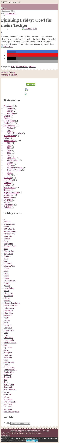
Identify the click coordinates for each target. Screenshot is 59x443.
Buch (6, 259)
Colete (6, 268)
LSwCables (8, 338)
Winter (6, 397)
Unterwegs (8, 195)
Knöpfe (7, 320)
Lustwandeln (9, 340)
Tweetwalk (8, 387)
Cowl (6, 271)
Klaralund (8, 315)
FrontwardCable (10, 281)
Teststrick (7, 377)
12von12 (7, 226)
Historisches (8, 293)
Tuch (6, 382)
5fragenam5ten (9, 224)
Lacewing (7, 325)
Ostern (6, 350)
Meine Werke (22, 66)
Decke (6, 276)
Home (6, 16)
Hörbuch (7, 301)
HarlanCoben (9, 288)
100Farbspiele (9, 229)
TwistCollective (10, 390)
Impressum (15, 431)
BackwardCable (10, 246)
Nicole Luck (10, 13)
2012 (9, 150)
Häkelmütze (8, 296)
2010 (9, 145)
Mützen (32, 66)
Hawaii (6, 291)
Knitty (6, 318)
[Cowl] (7, 46)
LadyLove (8, 328)
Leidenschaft (9, 330)
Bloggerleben (9, 251)
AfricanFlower (9, 234)
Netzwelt (8, 177)
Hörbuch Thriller (10, 305)
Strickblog (8, 375)
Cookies (12, 31)
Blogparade (8, 254)
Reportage (8, 355)
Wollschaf (8, 205)
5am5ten (7, 221)
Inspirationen (9, 126)
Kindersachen (10, 135)
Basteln (7, 116)
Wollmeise (8, 404)
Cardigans (11, 158)
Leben (6, 138)
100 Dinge (11, 15)
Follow (31, 79)
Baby (6, 241)
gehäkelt (7, 286)
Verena (6, 392)
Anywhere (8, 236)
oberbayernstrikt (10, 343)
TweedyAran (9, 385)
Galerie (7, 34)
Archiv (7, 423)
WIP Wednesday (10, 402)
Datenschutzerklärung (18, 29)
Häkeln (10, 108)
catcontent (8, 263)
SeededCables (9, 362)
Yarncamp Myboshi (11, 412)
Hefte (9, 130)
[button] (11, 52)
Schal (6, 360)
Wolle (6, 202)
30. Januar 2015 (8, 11)
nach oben (5, 435)
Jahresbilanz (8, 313)
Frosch (6, 283)
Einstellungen (32, 440)
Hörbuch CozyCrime (12, 303)
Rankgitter (8, 352)
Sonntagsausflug (10, 370)
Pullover (10, 165)
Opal (6, 345)
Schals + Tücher (14, 170)
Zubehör (7, 207)
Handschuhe (9, 121)
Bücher (7, 118)
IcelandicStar (9, 308)
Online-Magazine (14, 133)
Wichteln (8, 200)
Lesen (6, 335)
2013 (9, 153)
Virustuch (7, 394)
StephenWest (9, 372)
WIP (8, 175)
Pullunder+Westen (15, 168)
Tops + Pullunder (11, 192)
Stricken (10, 113)
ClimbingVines (9, 266)
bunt (5, 261)
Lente (6, 333)
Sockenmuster (9, 367)
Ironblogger (8, 310)
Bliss (6, 249)
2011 (9, 148)
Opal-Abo (8, 180)
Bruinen (7, 256)
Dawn (6, 273)
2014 (13, 66)
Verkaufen (8, 197)
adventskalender (10, 231)
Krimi (6, 323)
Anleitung (8, 106)
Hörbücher (8, 123)
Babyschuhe (8, 244)
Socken (10, 111)
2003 (9, 143)
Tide (5, 380)
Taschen (7, 190)
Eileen (6, 278)
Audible (7, 239)
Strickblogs (6, 30)
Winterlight (8, 399)
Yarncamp (8, 409)
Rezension (8, 357)
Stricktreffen (9, 187)
